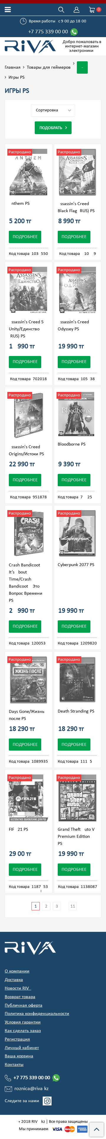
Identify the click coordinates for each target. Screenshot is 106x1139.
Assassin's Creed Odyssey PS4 (73, 326)
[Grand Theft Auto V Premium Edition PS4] (77, 798)
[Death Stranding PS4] (77, 679)
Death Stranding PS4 (77, 711)
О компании (17, 971)
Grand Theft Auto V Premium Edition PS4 (76, 836)
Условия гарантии (23, 1022)
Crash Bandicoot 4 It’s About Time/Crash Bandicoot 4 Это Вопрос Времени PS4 (26, 583)
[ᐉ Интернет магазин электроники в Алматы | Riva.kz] (31, 46)
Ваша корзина (19, 1056)
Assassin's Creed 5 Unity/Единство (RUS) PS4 (26, 329)
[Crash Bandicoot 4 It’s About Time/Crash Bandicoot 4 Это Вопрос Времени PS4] (28, 533)
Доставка (14, 980)
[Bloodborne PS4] (76, 414)
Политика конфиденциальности (37, 1013)
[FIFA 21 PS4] (28, 797)
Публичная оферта (23, 1005)
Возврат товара (20, 997)
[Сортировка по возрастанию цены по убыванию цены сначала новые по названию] (53, 110)
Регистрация (17, 1039)
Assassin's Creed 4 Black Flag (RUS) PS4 (77, 207)
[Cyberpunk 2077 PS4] (77, 533)
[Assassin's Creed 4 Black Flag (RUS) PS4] (77, 172)
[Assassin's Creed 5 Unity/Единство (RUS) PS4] (28, 290)
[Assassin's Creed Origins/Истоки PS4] (28, 415)
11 (72, 906)
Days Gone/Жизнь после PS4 (26, 715)
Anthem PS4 (20, 203)
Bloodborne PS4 (73, 444)
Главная (13, 67)
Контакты (14, 1064)
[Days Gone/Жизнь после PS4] (28, 679)
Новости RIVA (18, 988)
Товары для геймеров (49, 67)
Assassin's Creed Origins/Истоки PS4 (27, 450)
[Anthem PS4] (28, 172)
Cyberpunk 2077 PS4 (77, 565)
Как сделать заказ (23, 1030)
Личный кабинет (22, 1048)
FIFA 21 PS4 (19, 829)
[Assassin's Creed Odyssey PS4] (77, 290)
